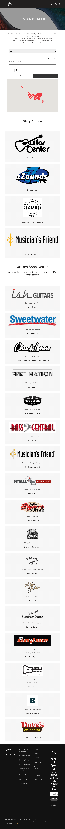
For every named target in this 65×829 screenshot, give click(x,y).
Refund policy (23, 821)
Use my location (52, 59)
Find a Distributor (37, 774)
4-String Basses (24, 755)
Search (12, 70)
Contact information (12, 821)
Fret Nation (31, 387)
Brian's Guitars (31, 713)
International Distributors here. (33, 43)
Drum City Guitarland (32, 547)
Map (45, 76)
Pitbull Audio (31, 494)
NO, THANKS (54, 805)
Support (36, 758)
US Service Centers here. (44, 38)
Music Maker (31, 687)
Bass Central (31, 440)
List (19, 76)
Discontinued (23, 783)
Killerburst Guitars (31, 627)
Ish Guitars (32, 307)
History (36, 753)
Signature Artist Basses (24, 769)
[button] (4, 4)
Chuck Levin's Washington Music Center (32, 360)
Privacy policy (36, 819)
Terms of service (46, 819)
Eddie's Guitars (31, 600)
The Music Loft (31, 574)
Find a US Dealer (37, 767)
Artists (36, 749)
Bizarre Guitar (32, 520)
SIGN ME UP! (54, 799)
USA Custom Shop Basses (23, 750)
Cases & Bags (23, 775)
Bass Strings (23, 779)
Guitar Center (32, 158)
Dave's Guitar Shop (31, 737)
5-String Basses (24, 760)
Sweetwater (31, 334)
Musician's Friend (31, 254)
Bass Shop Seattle (32, 657)
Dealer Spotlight (39, 779)
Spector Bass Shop (14, 819)
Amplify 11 (17, 823)
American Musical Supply (31, 222)
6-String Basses (24, 764)
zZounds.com (32, 190)
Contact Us (37, 762)
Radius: (11, 62)
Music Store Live (31, 414)
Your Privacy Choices (45, 821)
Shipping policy (33, 821)
